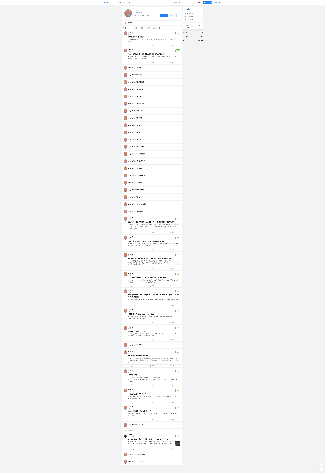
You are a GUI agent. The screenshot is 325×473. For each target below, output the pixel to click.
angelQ (130, 32)
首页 (116, 2)
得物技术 (139, 197)
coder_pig (140, 89)
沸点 (120, 2)
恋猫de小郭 (140, 103)
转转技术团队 (141, 146)
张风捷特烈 (140, 82)
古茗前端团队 (141, 190)
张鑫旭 (139, 67)
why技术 (139, 111)
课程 (124, 2)
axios (143, 454)
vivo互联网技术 (141, 204)
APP (129, 2)
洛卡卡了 (139, 118)
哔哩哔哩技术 (141, 154)
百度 (143, 461)
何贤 (138, 125)
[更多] (321, 469)
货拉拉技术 (140, 182)
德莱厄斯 (139, 75)
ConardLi (140, 132)
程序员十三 (131, 435)
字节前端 (139, 345)
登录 (217, 2)
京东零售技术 (141, 175)
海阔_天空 (140, 425)
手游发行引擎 (141, 161)
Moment (139, 139)
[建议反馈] (321, 465)
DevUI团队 (140, 211)
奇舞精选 (139, 168)
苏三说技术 (140, 96)
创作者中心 (207, 2)
